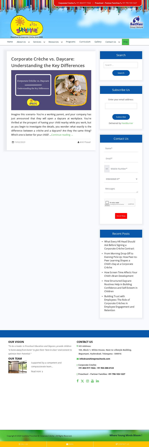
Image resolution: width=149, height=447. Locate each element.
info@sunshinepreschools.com (94, 358)
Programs (70, 41)
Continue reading (62, 134)
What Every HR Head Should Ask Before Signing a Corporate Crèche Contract (119, 245)
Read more (36, 371)
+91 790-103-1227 (129, 3)
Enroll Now (121, 216)
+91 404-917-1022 (83, 3)
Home (10, 41)
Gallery (98, 41)
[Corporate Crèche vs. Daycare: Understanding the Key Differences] (51, 89)
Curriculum (85, 41)
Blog (125, 41)
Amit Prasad (85, 142)
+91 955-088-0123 (105, 368)
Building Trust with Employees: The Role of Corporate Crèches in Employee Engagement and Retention (119, 303)
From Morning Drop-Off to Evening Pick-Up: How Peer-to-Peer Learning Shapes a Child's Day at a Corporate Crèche (120, 260)
